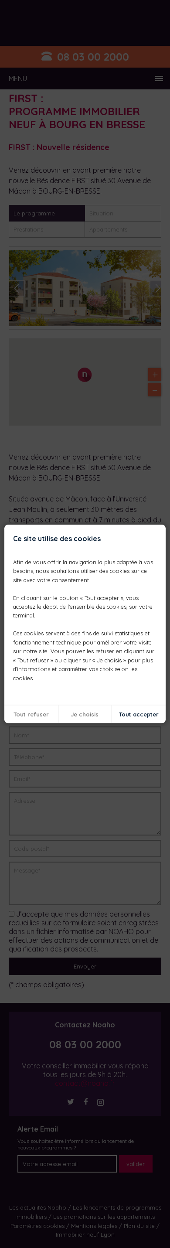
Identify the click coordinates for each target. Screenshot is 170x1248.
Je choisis (85, 714)
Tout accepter (139, 714)
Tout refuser (31, 714)
